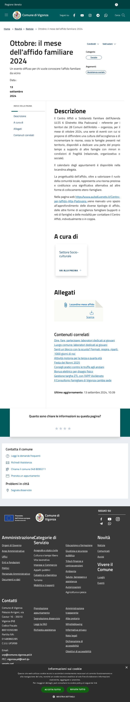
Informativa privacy (76, 630)
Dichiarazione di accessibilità (74, 643)
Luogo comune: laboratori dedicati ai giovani (80, 345)
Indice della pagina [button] (23, 105)
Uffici (4, 557)
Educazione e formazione (79, 545)
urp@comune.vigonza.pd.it (17, 655)
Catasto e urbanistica (45, 575)
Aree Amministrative (13, 551)
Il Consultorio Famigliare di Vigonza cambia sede (82, 380)
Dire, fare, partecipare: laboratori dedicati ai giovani (84, 340)
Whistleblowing (74, 624)
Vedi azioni (108, 44)
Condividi (91, 44)
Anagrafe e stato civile (46, 550)
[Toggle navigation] (6, 15)
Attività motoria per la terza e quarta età (78, 358)
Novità (18, 29)
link (95, 683)
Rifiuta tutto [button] (77, 689)
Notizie (29, 29)
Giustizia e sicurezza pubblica (77, 553)
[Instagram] (89, 15)
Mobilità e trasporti (44, 585)
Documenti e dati (11, 579)
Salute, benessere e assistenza (76, 579)
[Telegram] (97, 15)
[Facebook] (73, 15)
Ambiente (71, 571)
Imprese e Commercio (45, 565)
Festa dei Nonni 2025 (67, 362)
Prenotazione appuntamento (42, 610)
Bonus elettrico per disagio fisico (73, 371)
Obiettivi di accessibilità (78, 651)
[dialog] (65, 683)
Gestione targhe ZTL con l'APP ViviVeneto (79, 376)
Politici (5, 568)
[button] (65, 696)
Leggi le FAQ (40, 624)
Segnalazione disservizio (47, 618)
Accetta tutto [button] (53, 689)
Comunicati (104, 551)
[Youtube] (81, 15)
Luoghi (101, 577)
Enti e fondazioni (11, 562)
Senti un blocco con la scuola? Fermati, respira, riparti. (86, 349)
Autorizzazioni (73, 587)
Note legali (71, 635)
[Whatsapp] (104, 15)
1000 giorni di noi (64, 354)
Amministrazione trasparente (75, 610)
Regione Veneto (13, 4)
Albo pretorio (73, 618)
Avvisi (101, 557)
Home (7, 29)
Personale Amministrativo (16, 574)
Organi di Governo (11, 545)
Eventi (101, 583)
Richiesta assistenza (45, 630)
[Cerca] (123, 15)
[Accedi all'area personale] (116, 4)
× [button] (126, 667)
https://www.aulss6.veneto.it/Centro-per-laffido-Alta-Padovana (87, 199)
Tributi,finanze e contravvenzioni (74, 563)
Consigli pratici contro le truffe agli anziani (79, 367)
